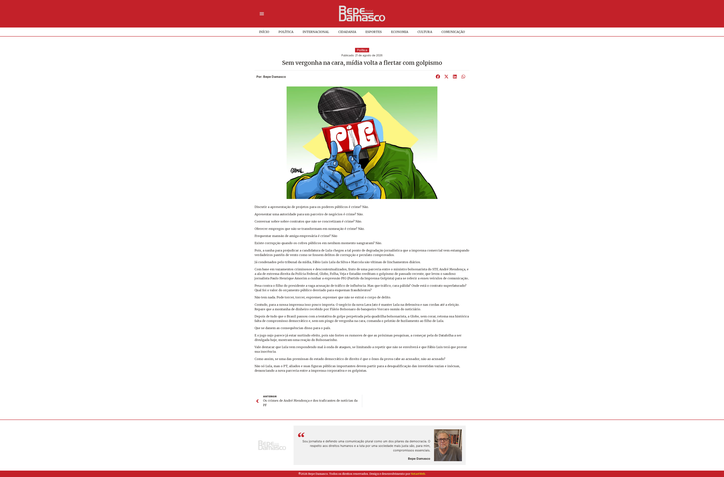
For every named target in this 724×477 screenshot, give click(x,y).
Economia (399, 32)
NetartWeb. (418, 473)
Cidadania (347, 32)
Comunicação (453, 32)
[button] (261, 13)
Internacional (316, 32)
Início (264, 32)
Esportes (373, 32)
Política (285, 32)
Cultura (424, 32)
